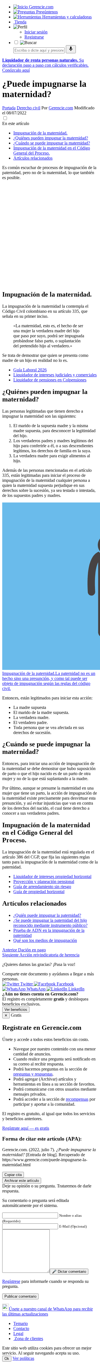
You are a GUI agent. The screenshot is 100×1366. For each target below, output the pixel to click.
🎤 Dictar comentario (69, 1271)
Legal (18, 1333)
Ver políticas (23, 1358)
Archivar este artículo (21, 1181)
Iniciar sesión (36, 32)
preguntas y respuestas (32, 1074)
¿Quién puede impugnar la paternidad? (47, 915)
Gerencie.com (61, 107)
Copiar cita (13, 1175)
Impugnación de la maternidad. (40, 133)
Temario (20, 1323)
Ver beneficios (15, 1009)
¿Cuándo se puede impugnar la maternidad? (51, 143)
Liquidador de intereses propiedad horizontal (52, 876)
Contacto (21, 1328)
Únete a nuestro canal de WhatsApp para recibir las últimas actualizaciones (47, 1311)
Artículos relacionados (32, 158)
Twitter (26, 984)
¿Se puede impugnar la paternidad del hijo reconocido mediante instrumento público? (50, 923)
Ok (6, 1359)
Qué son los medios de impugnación (45, 940)
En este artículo (15, 123)
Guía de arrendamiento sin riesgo (42, 886)
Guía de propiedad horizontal (38, 891)
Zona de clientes (28, 1338)
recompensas (77, 1099)
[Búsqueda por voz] (71, 49)
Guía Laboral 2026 (30, 369)
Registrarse (34, 37)
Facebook (65, 984)
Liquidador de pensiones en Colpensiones (49, 379)
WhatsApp (36, 989)
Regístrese (11, 1281)
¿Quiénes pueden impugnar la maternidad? (50, 138)
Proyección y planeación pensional (43, 881)
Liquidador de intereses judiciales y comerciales (55, 374)
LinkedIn (75, 989)
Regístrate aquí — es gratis (25, 1128)
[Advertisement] (50, 235)
